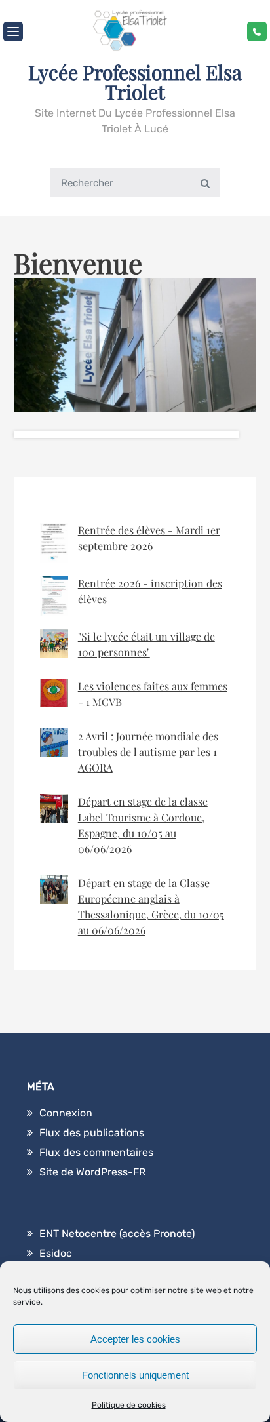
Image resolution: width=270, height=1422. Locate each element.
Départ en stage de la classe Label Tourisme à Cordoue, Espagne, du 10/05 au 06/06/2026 (143, 825)
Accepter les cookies (135, 1339)
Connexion (65, 1113)
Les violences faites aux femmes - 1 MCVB (152, 694)
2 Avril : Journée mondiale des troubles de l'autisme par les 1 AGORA (148, 751)
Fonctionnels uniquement (135, 1375)
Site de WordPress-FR (92, 1172)
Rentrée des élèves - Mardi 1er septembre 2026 (149, 538)
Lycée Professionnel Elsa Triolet (135, 82)
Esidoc (55, 1253)
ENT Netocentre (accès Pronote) (117, 1233)
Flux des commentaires (96, 1152)
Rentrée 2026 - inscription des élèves (150, 591)
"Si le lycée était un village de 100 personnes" (146, 644)
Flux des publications (91, 1132)
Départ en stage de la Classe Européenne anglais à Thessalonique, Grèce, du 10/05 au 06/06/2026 (151, 906)
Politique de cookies (129, 1405)
